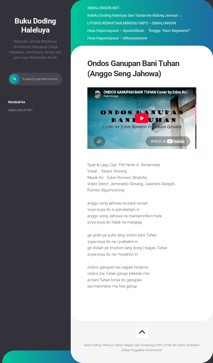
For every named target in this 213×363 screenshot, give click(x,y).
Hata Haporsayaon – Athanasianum (117, 38)
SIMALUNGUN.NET (20, 110)
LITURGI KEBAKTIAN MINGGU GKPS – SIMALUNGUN (131, 23)
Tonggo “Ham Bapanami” (169, 31)
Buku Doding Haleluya (35, 25)
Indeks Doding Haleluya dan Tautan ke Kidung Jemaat (132, 15)
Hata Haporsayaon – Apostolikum (115, 31)
